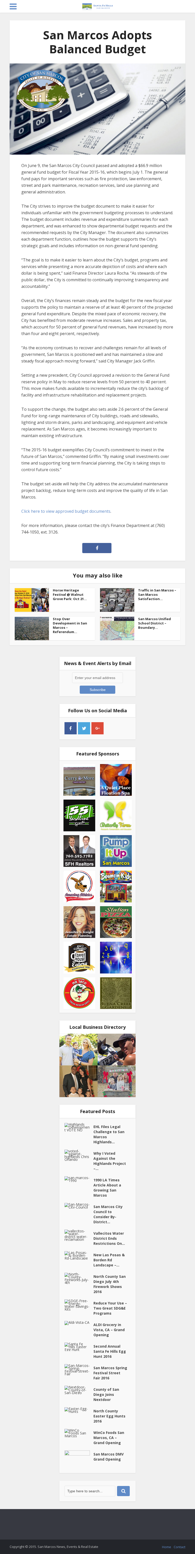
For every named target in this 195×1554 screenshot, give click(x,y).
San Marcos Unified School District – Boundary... (154, 623)
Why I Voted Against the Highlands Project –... (109, 1161)
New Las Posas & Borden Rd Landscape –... (109, 1259)
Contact (179, 1547)
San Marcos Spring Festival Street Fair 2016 (110, 1372)
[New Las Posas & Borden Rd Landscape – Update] (78, 1255)
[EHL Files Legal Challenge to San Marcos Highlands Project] (78, 1127)
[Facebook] (70, 728)
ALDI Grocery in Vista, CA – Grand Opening (109, 1329)
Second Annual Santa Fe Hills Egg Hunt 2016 (109, 1351)
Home (166, 1547)
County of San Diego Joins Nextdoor (106, 1394)
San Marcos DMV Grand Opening (108, 1457)
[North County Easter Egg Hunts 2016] (78, 1410)
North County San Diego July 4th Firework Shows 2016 (109, 1284)
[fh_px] (111, 728)
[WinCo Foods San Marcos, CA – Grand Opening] (78, 1433)
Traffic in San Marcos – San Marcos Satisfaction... (157, 594)
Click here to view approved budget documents (65, 511)
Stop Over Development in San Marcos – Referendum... (70, 625)
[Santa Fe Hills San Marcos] (97, 5)
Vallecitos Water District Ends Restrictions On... (109, 1238)
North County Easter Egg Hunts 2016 (109, 1416)
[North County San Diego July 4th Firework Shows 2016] (78, 1278)
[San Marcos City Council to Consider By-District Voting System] (78, 1206)
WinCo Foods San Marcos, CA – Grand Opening (108, 1437)
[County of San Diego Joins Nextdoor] (78, 1390)
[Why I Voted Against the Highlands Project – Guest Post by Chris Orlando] (78, 1155)
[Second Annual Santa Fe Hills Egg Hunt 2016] (78, 1347)
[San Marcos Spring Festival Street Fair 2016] (78, 1369)
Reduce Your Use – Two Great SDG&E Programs (110, 1308)
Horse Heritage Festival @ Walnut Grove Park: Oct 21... (70, 594)
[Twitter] (84, 728)
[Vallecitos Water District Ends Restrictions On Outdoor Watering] (78, 1235)
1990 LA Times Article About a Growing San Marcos (107, 1188)
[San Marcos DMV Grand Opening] (78, 1459)
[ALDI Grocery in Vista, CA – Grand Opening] (78, 1323)
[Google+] (97, 728)
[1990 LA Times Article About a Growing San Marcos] (78, 1179)
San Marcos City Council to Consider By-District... (108, 1214)
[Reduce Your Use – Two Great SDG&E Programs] (78, 1305)
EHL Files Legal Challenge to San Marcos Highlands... (108, 1134)
